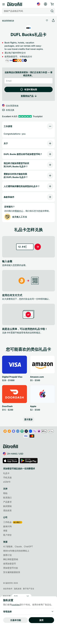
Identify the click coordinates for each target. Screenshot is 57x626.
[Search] (52, 11)
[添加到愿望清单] (47, 20)
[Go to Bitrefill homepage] (14, 4)
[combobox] (26, 11)
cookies (15, 604)
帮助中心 (19, 211)
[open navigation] (3, 4)
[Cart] (52, 4)
